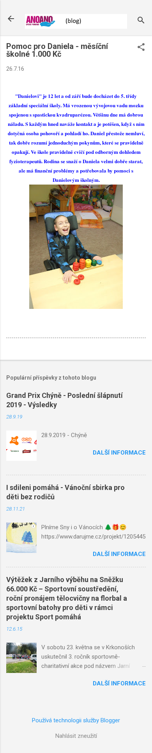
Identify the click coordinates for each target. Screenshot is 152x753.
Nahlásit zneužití (76, 735)
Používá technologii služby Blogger (76, 720)
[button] (141, 47)
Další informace (119, 452)
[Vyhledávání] (141, 21)
